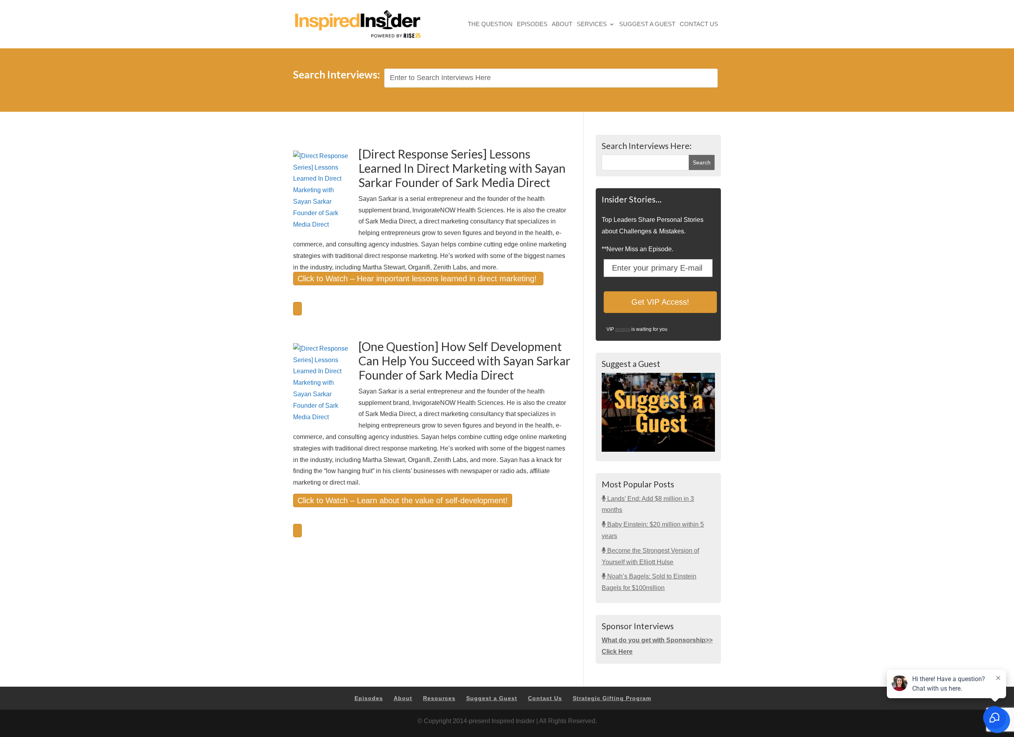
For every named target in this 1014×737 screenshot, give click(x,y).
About (562, 24)
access (622, 329)
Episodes (532, 24)
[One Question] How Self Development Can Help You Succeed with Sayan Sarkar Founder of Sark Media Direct (464, 360)
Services (592, 24)
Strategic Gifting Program (612, 698)
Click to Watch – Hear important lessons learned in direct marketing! (418, 278)
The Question (490, 24)
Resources (439, 698)
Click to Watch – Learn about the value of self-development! (402, 500)
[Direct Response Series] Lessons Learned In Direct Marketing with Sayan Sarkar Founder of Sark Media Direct (462, 168)
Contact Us (699, 24)
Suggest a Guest (647, 24)
